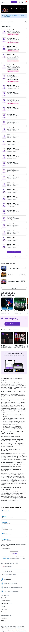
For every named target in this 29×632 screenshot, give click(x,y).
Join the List (14, 553)
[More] (25, 6)
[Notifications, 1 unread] (26, 2)
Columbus (11, 22)
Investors (3, 606)
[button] (5, 2)
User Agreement (21, 627)
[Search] (19, 2)
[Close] (26, 317)
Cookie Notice (12, 628)
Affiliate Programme (6, 603)
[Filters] (26, 22)
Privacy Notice (4, 628)
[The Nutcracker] (7, 306)
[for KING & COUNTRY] (20, 306)
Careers (3, 612)
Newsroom (4, 609)
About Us (3, 598)
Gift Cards (3, 621)
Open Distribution (5, 600)
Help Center (4, 618)
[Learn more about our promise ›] (6, 579)
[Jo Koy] (7, 340)
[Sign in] (22, 2)
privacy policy (6, 558)
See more (14, 288)
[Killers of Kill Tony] (20, 340)
